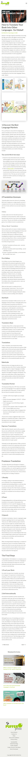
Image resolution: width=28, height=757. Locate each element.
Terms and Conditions (14, 737)
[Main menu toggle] (26, 3)
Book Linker (11, 168)
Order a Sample (14, 745)
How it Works (14, 732)
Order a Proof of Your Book (14, 747)
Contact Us (14, 734)
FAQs (14, 735)
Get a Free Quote (14, 749)
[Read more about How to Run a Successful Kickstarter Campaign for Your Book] (14, 678)
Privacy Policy (14, 739)
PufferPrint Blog (14, 743)
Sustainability (14, 742)
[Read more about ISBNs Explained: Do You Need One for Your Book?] (14, 696)
